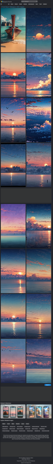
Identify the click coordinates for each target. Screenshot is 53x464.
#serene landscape (35, 426)
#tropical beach (30, 430)
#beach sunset (12, 428)
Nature (12, 4)
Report (32, 457)
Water (13, 423)
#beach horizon (35, 428)
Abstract (16, 4)
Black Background (31, 4)
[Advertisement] (26, 195)
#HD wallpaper (20, 426)
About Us (28, 459)
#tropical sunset (14, 430)
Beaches (17, 423)
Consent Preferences (31, 460)
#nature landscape (5, 430)
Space (37, 4)
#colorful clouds (22, 430)
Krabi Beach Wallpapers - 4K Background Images (6, 2)
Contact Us (28, 457)
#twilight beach (27, 426)
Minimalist (25, 4)
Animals (20, 4)
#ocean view (27, 428)
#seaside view (37, 430)
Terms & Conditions (22, 457)
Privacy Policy (19, 460)
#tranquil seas (12, 426)
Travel (40, 4)
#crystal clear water (45, 430)
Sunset (27, 423)
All (8, 4)
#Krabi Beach (42, 428)
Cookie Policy (24, 460)
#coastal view (5, 428)
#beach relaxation (20, 428)
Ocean (23, 423)
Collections (45, 4)
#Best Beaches (5, 426)
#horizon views (43, 426)
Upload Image (24, 459)
